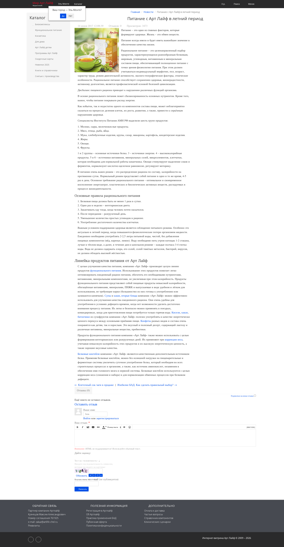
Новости (148, 12)
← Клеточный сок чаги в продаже (94, 385)
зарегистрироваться (107, 418)
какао (184, 312)
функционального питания (105, 270)
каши (117, 295)
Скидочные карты (43, 58)
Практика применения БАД (101, 518)
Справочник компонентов (158, 518)
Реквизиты (34, 525)
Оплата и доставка (154, 510)
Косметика (40, 35)
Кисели (176, 312)
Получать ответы (81, 479)
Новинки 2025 (41, 64)
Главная (135, 12)
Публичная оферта (96, 522)
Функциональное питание (48, 30)
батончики (84, 316)
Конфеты (146, 321)
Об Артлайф (93, 514)
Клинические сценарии (157, 522)
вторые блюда (129, 295)
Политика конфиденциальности (104, 525)
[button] (221, 4)
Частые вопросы (153, 514)
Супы (108, 295)
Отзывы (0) (83, 390)
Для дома (39, 41)
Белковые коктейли (89, 354)
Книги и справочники (45, 70)
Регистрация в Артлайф (99, 510)
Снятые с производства (46, 76)
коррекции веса (174, 339)
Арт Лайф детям (42, 47)
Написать (82, 489)
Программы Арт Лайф (45, 53)
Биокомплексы (42, 24)
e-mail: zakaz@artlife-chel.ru (43, 522)
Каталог (78, 4)
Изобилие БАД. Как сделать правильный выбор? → (147, 385)
